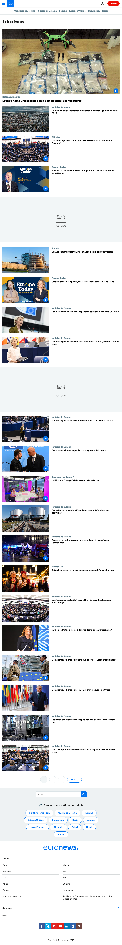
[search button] (84, 794)
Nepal (89, 827)
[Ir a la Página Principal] (10, 3)
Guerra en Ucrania (47, 11)
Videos (5, 890)
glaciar (61, 834)
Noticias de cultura (61, 506)
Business (6, 871)
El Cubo (56, 137)
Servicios (6, 908)
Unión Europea (37, 827)
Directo (113, 3)
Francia (55, 248)
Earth (65, 871)
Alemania (58, 827)
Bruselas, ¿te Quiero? (63, 477)
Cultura (66, 883)
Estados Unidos (77, 11)
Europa (5, 865)
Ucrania (91, 820)
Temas (5, 858)
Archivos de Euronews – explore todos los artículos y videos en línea (88, 897)
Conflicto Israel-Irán (24, 11)
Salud (75, 827)
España (63, 11)
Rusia (105, 11)
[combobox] (61, 794)
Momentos (57, 566)
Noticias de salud (11, 97)
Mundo (66, 865)
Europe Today (59, 167)
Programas (68, 890)
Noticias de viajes (61, 107)
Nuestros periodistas (12, 896)
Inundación (94, 11)
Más (4, 915)
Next (73, 779)
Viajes (5, 883)
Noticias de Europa (61, 308)
